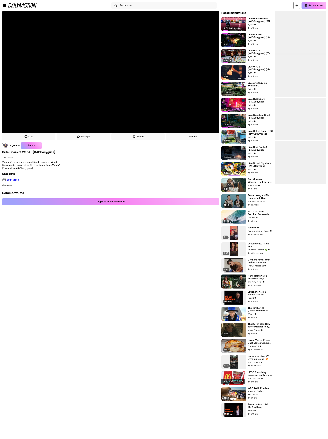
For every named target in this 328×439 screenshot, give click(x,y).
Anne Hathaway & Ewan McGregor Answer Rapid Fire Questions (258, 277)
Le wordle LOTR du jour (258, 245)
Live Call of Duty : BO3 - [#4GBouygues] (260, 132)
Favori (140, 136)
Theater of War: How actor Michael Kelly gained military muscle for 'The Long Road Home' (259, 325)
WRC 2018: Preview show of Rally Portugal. (258, 390)
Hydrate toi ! (254, 227)
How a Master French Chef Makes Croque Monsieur (259, 341)
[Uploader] (296, 5)
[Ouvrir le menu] (5, 5)
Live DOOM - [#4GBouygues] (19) (259, 36)
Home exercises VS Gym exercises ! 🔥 (258, 357)
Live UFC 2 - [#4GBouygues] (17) (259, 52)
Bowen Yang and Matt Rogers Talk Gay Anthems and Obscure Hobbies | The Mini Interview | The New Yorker (260, 197)
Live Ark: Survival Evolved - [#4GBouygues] (257, 84)
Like (30, 136)
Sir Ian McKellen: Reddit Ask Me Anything (257, 293)
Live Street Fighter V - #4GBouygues (259, 164)
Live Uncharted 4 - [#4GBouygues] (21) (259, 20)
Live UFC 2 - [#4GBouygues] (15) (259, 68)
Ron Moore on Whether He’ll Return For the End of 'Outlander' (259, 180)
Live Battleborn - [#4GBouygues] (257, 100)
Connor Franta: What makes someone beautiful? (259, 261)
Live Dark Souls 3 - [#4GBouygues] (258, 148)
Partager (85, 136)
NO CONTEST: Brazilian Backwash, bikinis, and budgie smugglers (258, 213)
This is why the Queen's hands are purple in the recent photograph (258, 309)
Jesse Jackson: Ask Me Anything (258, 406)
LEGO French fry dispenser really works (260, 373)
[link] (11, 145)
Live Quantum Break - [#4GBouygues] (260, 116)
